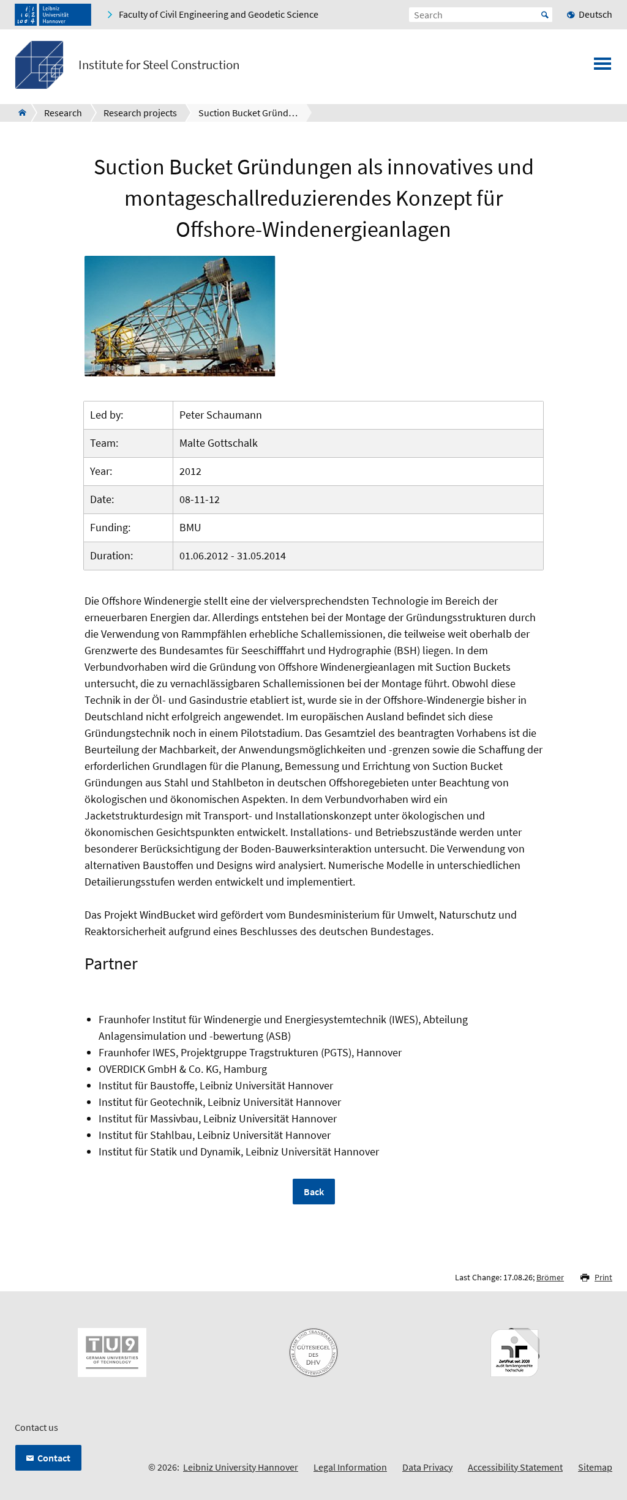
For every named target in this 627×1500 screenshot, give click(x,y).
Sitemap (595, 1467)
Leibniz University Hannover (240, 1467)
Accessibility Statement (515, 1467)
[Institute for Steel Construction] (18, 112)
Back (314, 1191)
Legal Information (350, 1467)
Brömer (550, 1277)
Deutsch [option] (595, 14)
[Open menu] (602, 67)
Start (545, 14)
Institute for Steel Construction (158, 65)
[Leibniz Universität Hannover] (53, 15)
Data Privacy (427, 1467)
